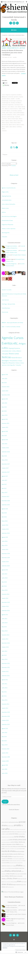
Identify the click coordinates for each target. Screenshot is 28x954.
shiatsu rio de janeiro (17, 876)
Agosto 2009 (5, 765)
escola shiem (14, 110)
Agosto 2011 (5, 679)
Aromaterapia (5, 100)
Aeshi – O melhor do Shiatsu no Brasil (11, 326)
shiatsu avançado (11, 868)
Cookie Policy (4, 947)
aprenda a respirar (18, 96)
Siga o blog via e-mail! (14, 785)
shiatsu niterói (12, 124)
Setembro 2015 (6, 533)
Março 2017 (4, 492)
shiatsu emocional (17, 120)
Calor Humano (5, 300)
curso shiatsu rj (5, 108)
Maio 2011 (4, 692)
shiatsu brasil (18, 868)
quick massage (10, 116)
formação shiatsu (7, 856)
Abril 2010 (4, 740)
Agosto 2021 (5, 419)
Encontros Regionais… (12, 263)
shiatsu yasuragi (14, 881)
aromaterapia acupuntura (15, 100)
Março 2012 (4, 659)
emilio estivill (22, 108)
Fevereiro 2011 (5, 704)
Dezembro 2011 (6, 663)
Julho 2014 (4, 574)
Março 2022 (4, 415)
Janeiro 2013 (5, 639)
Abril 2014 (4, 586)
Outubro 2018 (5, 447)
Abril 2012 (4, 655)
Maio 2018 (4, 456)
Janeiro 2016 (5, 525)
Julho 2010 (4, 732)
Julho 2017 (4, 480)
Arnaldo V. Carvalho (6, 290)
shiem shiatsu (12, 126)
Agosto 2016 (5, 509)
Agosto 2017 (5, 476)
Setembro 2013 (6, 610)
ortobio (14, 114)
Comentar (4, 130)
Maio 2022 (4, 407)
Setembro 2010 (6, 724)
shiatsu (19, 865)
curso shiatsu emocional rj (6, 842)
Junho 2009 (4, 773)
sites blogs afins (5, 232)
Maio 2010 (4, 736)
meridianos (18, 860)
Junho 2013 (4, 622)
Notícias (22, 48)
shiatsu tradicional (7, 881)
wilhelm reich (5, 887)
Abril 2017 (4, 488)
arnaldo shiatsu (11, 825)
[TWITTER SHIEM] (10, 935)
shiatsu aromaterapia (13, 118)
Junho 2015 (4, 541)
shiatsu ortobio (20, 124)
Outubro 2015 (5, 529)
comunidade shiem (6, 200)
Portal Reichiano (6, 308)
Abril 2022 (4, 411)
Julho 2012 (4, 651)
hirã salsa (10, 858)
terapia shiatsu (23, 884)
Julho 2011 (4, 683)
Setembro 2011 (6, 675)
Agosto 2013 (5, 614)
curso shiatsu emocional (17, 839)
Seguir (5, 801)
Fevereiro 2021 (5, 423)
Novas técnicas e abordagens (9, 216)
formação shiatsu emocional (17, 856)
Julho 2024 (4, 378)
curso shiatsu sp (13, 846)
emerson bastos (14, 108)
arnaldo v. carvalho (15, 98)
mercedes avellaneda (7, 114)
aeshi (10, 822)
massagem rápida (21, 858)
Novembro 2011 (6, 667)
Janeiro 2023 (5, 391)
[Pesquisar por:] (14, 154)
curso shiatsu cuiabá (5, 839)
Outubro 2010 (5, 720)
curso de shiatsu (13, 834)
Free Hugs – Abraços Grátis (8, 304)
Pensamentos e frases (7, 220)
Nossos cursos (5, 208)
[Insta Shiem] (17, 23)
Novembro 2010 (6, 716)
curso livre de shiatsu (10, 837)
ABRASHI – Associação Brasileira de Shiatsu (12, 322)
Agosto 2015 (5, 537)
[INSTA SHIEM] (17, 935)
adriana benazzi (5, 822)
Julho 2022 (4, 403)
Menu (15, 30)
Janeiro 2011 (5, 708)
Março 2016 (4, 521)
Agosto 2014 (5, 570)
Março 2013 (4, 631)
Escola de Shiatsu (14, 809)
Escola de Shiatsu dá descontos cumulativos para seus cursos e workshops (12, 53)
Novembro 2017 (6, 464)
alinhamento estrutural (7, 96)
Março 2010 (4, 745)
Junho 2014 (4, 578)
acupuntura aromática (15, 94)
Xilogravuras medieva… (12, 246)
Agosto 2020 (5, 431)
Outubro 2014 (5, 561)
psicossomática (20, 862)
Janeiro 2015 (5, 549)
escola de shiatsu (6, 110)
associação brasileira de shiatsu (8, 831)
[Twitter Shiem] (10, 23)
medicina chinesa (5, 860)
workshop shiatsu (11, 887)
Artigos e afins (5, 192)
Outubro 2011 (5, 671)
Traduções (4, 236)
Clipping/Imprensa (6, 196)
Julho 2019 (4, 443)
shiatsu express (5, 122)
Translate (13, 165)
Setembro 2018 (6, 452)
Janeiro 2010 (5, 753)
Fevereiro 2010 (5, 749)
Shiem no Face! (14, 175)
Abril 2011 (4, 696)
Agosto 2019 (5, 439)
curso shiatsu (10, 106)
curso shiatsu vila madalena (9, 848)
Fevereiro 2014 (5, 594)
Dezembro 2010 (6, 712)
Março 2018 (4, 460)
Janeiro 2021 (5, 427)
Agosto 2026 (5, 374)
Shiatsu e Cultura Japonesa (8, 228)
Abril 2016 (4, 517)
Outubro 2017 (5, 468)
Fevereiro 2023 (5, 386)
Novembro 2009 (6, 757)
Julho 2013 (4, 618)
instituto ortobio (15, 858)
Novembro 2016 (6, 500)
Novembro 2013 (6, 602)
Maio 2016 (4, 513)
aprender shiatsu (6, 98)
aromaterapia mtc (6, 102)
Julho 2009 (4, 769)
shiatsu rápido (5, 126)
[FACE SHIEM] (14, 935)
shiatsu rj (4, 878)
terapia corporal (16, 884)
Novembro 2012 (6, 643)
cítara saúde (16, 848)
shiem (19, 881)
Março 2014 (4, 590)
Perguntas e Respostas (7, 224)
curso (23, 831)
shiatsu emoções (10, 873)
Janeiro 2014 (5, 598)
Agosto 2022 (5, 399)
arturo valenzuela (22, 829)
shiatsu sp (20, 878)
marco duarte (9, 112)
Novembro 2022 (6, 395)
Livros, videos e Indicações (8, 204)
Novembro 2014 (6, 557)
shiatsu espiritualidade (19, 873)
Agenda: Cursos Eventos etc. (10, 48)
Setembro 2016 (6, 504)
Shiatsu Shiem (12, 878)
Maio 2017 (4, 484)
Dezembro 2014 (6, 553)
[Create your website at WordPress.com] (14, 2)
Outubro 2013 (5, 606)
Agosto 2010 (5, 728)
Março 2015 (4, 545)
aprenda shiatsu (14, 822)
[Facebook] (16, 147)
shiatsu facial (13, 122)
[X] (14, 147)
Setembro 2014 (6, 566)
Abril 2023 (4, 382)
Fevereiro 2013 (5, 635)
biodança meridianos (16, 102)
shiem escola (24, 881)
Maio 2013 (4, 626)
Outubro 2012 (5, 647)
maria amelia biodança (18, 112)
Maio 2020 (4, 435)
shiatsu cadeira (9, 120)
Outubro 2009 (5, 761)
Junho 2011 (4, 688)
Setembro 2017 (6, 472)
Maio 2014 (4, 582)
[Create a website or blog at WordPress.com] (14, 939)
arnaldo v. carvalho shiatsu (14, 829)
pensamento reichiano (13, 862)
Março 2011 (4, 700)
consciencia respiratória (7, 104)
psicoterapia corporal (6, 865)
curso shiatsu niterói (20, 106)
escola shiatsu (9, 854)
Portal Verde (5, 312)
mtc (21, 860)
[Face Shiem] (14, 23)
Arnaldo (15, 57)
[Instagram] (11, 147)
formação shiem (4, 858)
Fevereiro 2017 (5, 496)
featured (22, 854)
